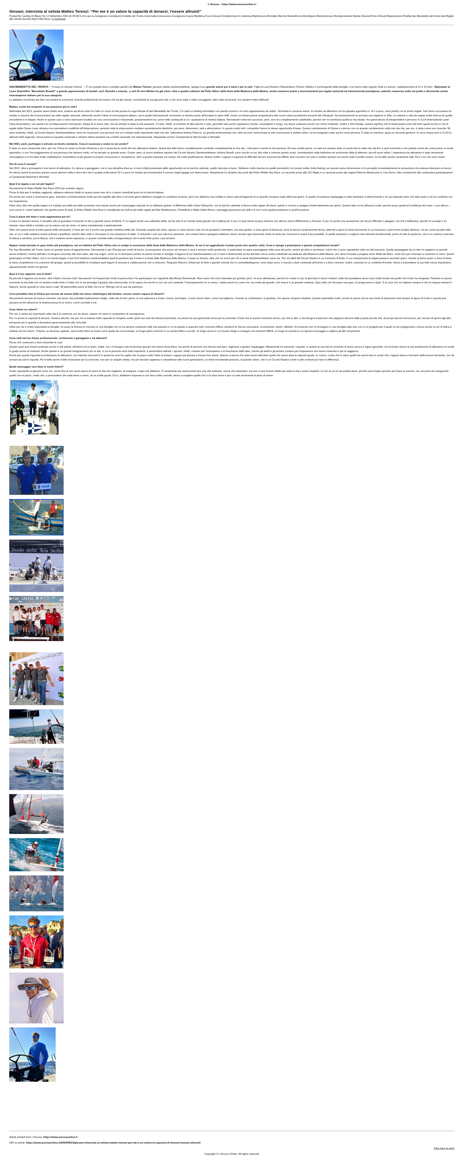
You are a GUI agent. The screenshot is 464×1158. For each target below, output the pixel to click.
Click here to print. (444, 1148)
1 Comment (59, 18)
